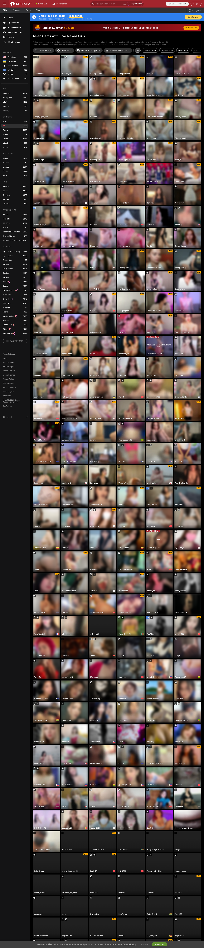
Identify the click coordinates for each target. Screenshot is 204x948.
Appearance (43, 50)
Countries (65, 50)
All (138, 50)
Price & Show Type (89, 50)
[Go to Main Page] (21, 4)
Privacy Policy (8, 379)
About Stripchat (9, 354)
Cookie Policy (129, 944)
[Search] (125, 4)
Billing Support (9, 367)
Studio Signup (8, 392)
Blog (5, 358)
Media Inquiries (9, 375)
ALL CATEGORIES (16, 341)
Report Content (9, 371)
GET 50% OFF (191, 28)
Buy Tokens (7, 406)
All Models (7, 396)
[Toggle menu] (4, 4)
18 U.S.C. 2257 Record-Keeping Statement (12, 401)
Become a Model (9, 387)
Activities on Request (118, 50)
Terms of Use (8, 383)
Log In (196, 4)
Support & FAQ (9, 362)
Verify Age (193, 17)
